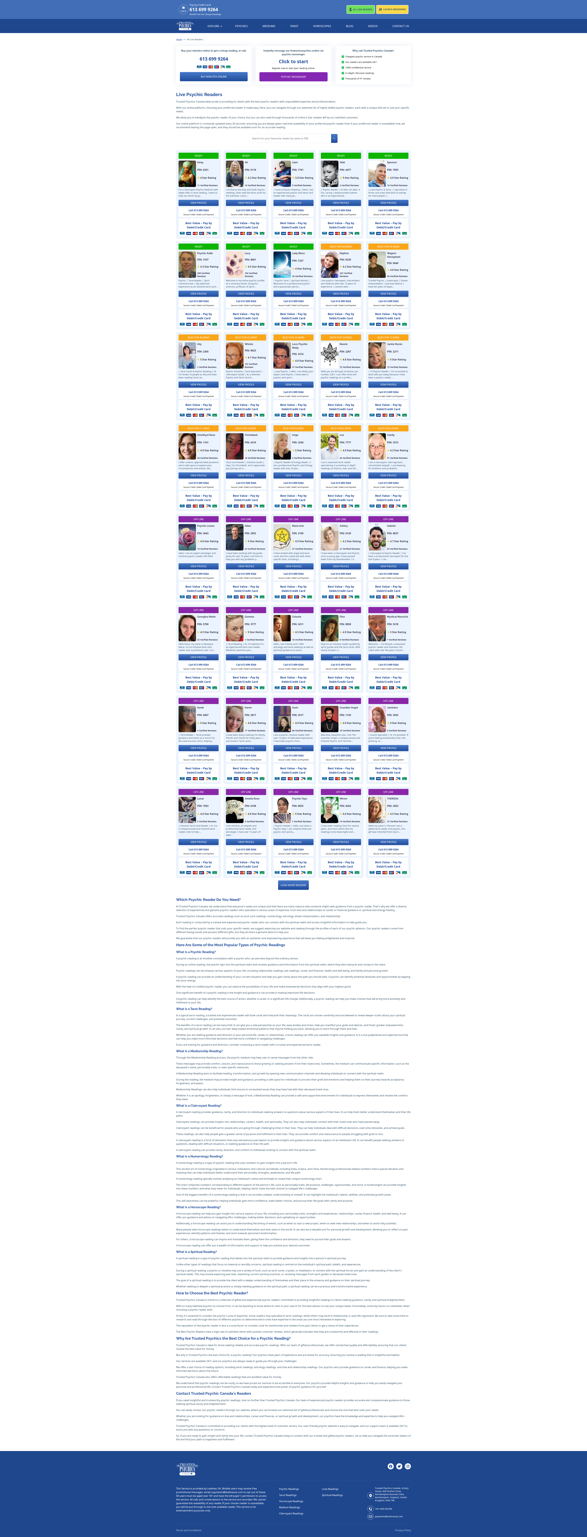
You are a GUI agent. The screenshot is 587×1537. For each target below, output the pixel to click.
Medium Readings (289, 1507)
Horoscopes (322, 26)
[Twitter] (399, 1469)
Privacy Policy (403, 1530)
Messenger (394, 9)
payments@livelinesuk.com (389, 1516)
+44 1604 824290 (383, 1508)
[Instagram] (408, 1469)
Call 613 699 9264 (198, 210)
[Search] (334, 138)
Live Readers (362, 9)
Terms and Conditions (188, 1530)
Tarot (294, 26)
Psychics (241, 26)
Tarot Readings (288, 1495)
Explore (214, 26)
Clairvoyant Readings (291, 1513)
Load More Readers (293, 885)
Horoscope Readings (291, 1501)
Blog (349, 26)
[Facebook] (391, 1469)
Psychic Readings (289, 1489)
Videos (373, 26)
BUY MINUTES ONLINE (214, 76)
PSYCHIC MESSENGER (293, 76)
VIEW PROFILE (198, 203)
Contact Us (400, 26)
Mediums (268, 26)
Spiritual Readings (332, 1495)
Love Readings (330, 1489)
